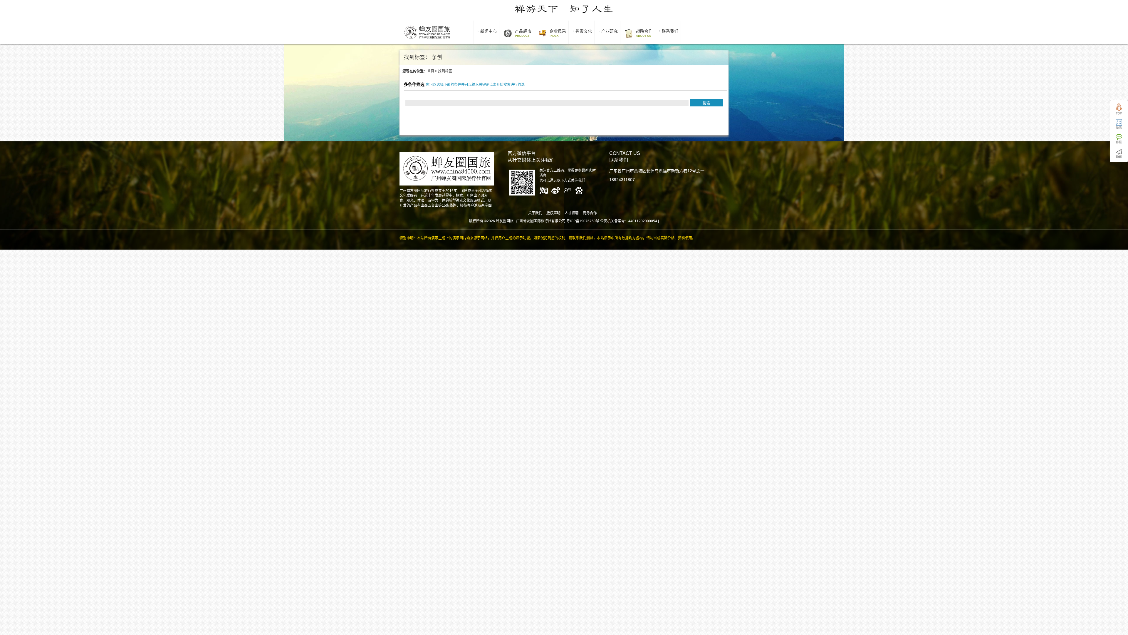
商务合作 (590, 213)
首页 (430, 71)
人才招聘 (572, 213)
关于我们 (535, 213)
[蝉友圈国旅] (427, 39)
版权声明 (553, 213)
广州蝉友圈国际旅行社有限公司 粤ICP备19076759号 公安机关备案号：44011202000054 (586, 221)
